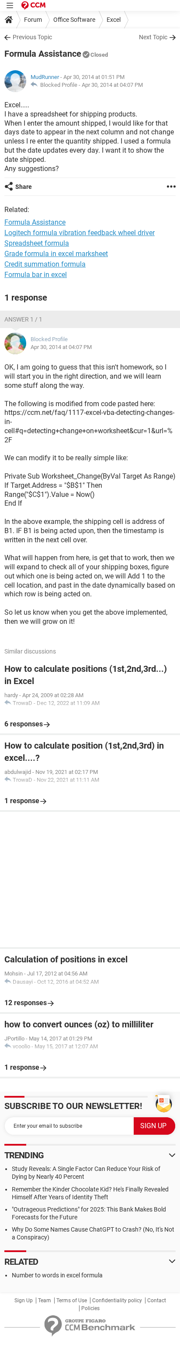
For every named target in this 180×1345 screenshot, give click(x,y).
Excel (114, 19)
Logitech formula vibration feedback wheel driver (79, 233)
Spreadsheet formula (36, 243)
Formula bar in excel (35, 274)
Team (44, 1300)
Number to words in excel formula (57, 1275)
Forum (33, 19)
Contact (156, 1300)
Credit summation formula (45, 264)
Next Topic (153, 37)
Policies (90, 1308)
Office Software (74, 19)
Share (23, 186)
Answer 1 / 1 (23, 319)
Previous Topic (32, 37)
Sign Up (23, 1300)
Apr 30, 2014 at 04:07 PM (112, 85)
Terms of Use (71, 1300)
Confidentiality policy (117, 1300)
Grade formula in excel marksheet (56, 254)
